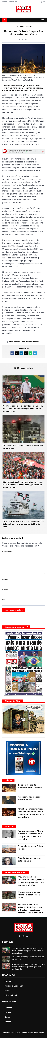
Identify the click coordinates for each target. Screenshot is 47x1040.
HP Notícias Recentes (15, 872)
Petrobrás (18, 342)
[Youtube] (44, 2)
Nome (5, 579)
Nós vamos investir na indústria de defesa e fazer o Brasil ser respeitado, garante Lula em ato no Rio (23, 485)
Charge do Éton (13, 701)
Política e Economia (24, 26)
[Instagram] (41, 2)
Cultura (8, 780)
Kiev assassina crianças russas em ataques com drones (29, 895)
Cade (11, 342)
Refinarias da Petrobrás (31, 342)
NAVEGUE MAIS (9, 1001)
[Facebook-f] (39, 2)
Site (3, 600)
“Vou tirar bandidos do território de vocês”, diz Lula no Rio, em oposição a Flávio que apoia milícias (23, 408)
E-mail (5, 590)
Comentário (7, 552)
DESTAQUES (7, 942)
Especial (9, 826)
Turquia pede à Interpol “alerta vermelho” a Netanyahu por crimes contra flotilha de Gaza (23, 524)
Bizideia (40, 1033)
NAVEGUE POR (8, 975)
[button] (43, 20)
